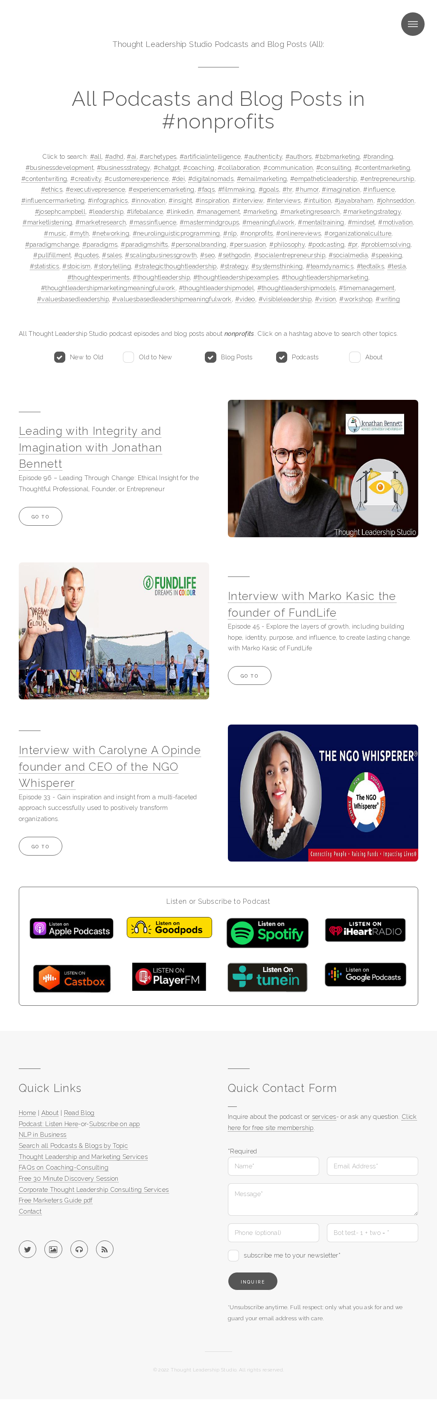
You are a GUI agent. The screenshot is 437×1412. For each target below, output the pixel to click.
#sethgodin (234, 255)
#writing (388, 299)
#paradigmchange (52, 244)
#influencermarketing (52, 200)
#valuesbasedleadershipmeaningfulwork (172, 299)
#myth (79, 233)
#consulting (333, 167)
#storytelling (112, 266)
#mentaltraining (321, 222)
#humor (306, 189)
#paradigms (100, 244)
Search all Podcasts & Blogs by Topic (73, 1145)
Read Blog (79, 1112)
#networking (110, 233)
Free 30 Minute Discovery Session (69, 1178)
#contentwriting (44, 178)
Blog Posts (237, 357)
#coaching (198, 167)
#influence (379, 189)
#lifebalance (145, 211)
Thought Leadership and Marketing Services (83, 1156)
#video (245, 299)
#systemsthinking (277, 266)
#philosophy (287, 244)
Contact (30, 1211)
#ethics (52, 189)
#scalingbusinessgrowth (161, 255)
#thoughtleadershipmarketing (325, 277)
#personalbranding (198, 244)
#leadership (106, 211)
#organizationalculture (357, 233)
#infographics (108, 200)
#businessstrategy (123, 167)
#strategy (234, 266)
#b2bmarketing (337, 156)
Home (27, 1112)
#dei (178, 178)
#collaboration (239, 167)
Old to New (155, 357)
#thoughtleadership (161, 277)
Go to (40, 516)
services (324, 1116)
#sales (112, 255)
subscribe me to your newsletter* (292, 1255)
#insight (180, 200)
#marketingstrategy (372, 211)
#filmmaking (236, 189)
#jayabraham (354, 200)
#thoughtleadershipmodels (296, 287)
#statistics (44, 266)
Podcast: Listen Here (48, 1123)
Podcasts (305, 357)
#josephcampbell (60, 211)
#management (218, 211)
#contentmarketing (382, 167)
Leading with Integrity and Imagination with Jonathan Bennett (90, 447)
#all (96, 156)
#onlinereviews (298, 233)
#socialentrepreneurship (289, 255)
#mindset (361, 222)
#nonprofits (256, 233)
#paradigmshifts (144, 244)
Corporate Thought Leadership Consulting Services (94, 1189)
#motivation (395, 222)
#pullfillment (52, 255)
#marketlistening (47, 222)
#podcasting (326, 244)
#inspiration (212, 200)
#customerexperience (137, 178)
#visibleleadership (285, 299)
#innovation (148, 200)
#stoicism (76, 266)
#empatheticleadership (323, 178)
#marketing (260, 211)
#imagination (341, 189)
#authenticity (263, 156)
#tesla (396, 266)
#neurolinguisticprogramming (176, 233)
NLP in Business (43, 1134)
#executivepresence (95, 189)
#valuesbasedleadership (73, 299)
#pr (353, 244)
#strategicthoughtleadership (175, 266)
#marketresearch (101, 222)
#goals (269, 189)
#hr (287, 189)
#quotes (86, 255)
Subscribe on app (114, 1123)
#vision (325, 299)
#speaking (386, 255)
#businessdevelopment (59, 167)
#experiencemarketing (161, 189)
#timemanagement (367, 287)
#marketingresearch (310, 211)
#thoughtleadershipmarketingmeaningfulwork (108, 287)
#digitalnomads (210, 178)
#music (55, 233)
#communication (288, 167)
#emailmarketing (262, 178)
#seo (207, 255)
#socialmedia (348, 255)
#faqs (206, 189)
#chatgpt (167, 167)
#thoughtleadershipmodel (216, 287)
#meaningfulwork (268, 222)
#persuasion (248, 244)
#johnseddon (395, 200)
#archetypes (158, 156)
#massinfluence (152, 222)
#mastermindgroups (209, 222)
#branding (378, 156)
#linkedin (179, 211)
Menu (413, 24)
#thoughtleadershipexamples (236, 277)
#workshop (355, 299)
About (374, 357)
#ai (131, 156)
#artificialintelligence (210, 156)
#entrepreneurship (387, 178)
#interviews (284, 200)
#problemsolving (386, 244)
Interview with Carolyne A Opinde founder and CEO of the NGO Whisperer (110, 766)
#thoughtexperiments (98, 277)
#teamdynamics (329, 266)
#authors (299, 156)
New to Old (87, 357)
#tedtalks (370, 266)
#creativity (85, 178)
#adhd (114, 156)
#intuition (317, 200)
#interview (248, 200)
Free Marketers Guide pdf (56, 1200)
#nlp (229, 233)
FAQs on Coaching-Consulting (63, 1167)
